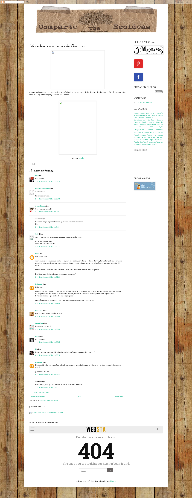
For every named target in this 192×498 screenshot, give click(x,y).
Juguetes (139, 129)
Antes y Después (156, 113)
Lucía (37, 254)
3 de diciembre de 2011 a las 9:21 (47, 227)
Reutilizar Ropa (146, 140)
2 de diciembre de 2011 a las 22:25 (47, 181)
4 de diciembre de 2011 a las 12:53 (47, 329)
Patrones (142, 135)
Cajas (148, 115)
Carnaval (154, 115)
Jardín (150, 127)
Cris (36, 234)
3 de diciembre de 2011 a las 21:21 (47, 277)
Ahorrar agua (144, 113)
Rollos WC (159, 140)
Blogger (113, 481)
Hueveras (151, 122)
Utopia (81, 158)
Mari (37, 336)
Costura (160, 120)
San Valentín (144, 142)
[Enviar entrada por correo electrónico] (33, 163)
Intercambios (138, 127)
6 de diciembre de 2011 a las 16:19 (47, 355)
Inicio (80, 397)
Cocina (148, 118)
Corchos (151, 120)
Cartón (160, 115)
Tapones (159, 142)
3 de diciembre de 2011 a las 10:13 (47, 246)
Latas (150, 130)
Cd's (135, 118)
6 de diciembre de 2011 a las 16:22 (47, 375)
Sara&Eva (39, 323)
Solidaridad (152, 142)
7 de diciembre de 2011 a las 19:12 (47, 388)
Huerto (144, 122)
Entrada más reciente (37, 397)
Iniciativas (142, 124)
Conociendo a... (157, 118)
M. (36, 349)
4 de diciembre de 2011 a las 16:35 (47, 342)
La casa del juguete (42, 189)
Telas (136, 144)
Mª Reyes (38, 310)
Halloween (137, 122)
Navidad (145, 133)
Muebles (137, 133)
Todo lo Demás (151, 144)
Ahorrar (136, 113)
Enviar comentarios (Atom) (48, 400)
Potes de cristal (149, 137)
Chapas (141, 118)
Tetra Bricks (142, 144)
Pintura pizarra (158, 135)
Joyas (160, 127)
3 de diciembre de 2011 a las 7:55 (47, 212)
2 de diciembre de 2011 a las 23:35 (47, 199)
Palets (160, 133)
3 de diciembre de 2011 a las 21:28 (47, 303)
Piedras (149, 135)
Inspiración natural (155, 124)
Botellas (142, 115)
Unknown (38, 284)
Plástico (137, 137)
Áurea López (40, 206)
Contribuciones (139, 120)
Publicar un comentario (41, 392)
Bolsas (136, 115)
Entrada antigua (119, 397)
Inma (37, 175)
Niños (153, 132)
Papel (136, 135)
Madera (159, 130)
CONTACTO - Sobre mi (144, 103)
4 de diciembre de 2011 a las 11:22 (47, 316)
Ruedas (136, 142)
